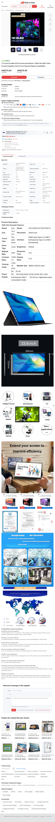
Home (2, 10)
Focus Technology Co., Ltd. (18, 816)
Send (14, 710)
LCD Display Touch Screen (42, 802)
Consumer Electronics (9, 10)
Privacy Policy (48, 816)
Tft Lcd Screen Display (38, 805)
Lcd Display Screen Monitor (9, 808)
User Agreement (35, 816)
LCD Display (27, 10)
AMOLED (3, 771)
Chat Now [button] (41, 77)
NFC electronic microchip (46, 771)
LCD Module (5, 791)
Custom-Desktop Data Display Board (9, 774)
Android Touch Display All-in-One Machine (37, 774)
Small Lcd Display (6, 795)
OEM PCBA (43, 774)
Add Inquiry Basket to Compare (28, 54)
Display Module (44, 776)
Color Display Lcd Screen (23, 808)
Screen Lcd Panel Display (25, 805)
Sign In (3, 149)
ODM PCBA (3, 776)
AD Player (13, 791)
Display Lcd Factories (29, 802)
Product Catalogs (22, 768)
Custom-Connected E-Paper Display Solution (21, 774)
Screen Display (18, 802)
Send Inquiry (14, 77)
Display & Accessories (19, 10)
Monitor (20, 791)
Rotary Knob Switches (19, 771)
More (2, 811)
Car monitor (17, 776)
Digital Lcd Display (39, 791)
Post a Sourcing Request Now (42, 710)
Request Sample (26, 80)
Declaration (42, 816)
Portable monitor (31, 776)
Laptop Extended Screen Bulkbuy (39, 808)
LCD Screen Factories (7, 802)
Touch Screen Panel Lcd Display (10, 805)
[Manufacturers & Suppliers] (27, 2)
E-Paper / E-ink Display (32, 771)
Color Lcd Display (28, 791)
